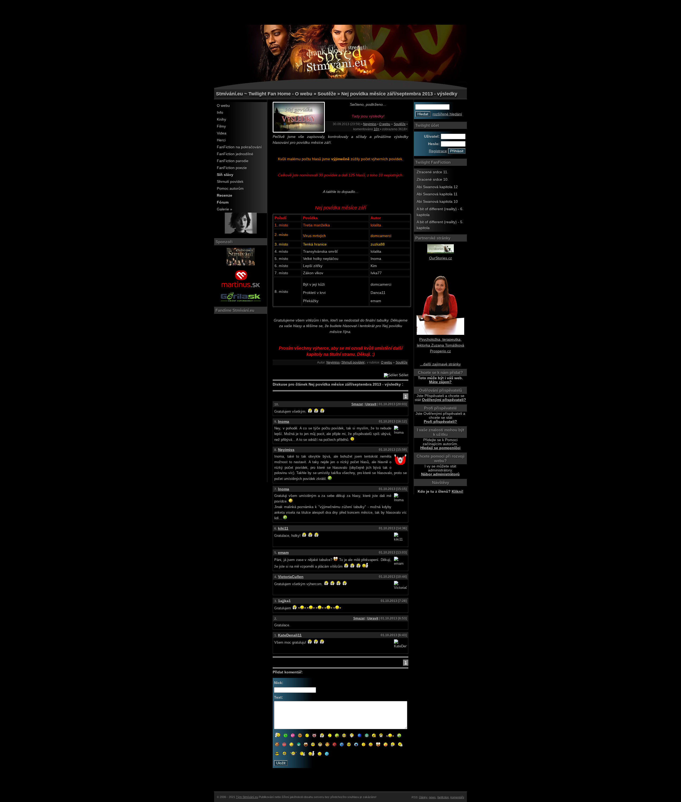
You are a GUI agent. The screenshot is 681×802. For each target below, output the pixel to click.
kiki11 (283, 528)
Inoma (283, 422)
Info (220, 113)
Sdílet (403, 375)
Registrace (438, 151)
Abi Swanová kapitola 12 (437, 187)
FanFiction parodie (232, 161)
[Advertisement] (340, 12)
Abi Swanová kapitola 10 (437, 202)
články (423, 797)
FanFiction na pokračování (239, 147)
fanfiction (443, 797)
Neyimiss (369, 124)
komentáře (457, 797)
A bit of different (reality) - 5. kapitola (440, 225)
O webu (223, 106)
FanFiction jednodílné (235, 154)
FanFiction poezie (232, 168)
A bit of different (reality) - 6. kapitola (440, 212)
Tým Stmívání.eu (247, 797)
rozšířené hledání (447, 114)
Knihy (221, 119)
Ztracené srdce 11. (432, 172)
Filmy (221, 126)
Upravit (370, 404)
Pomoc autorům (230, 189)
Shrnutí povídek (230, 182)
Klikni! (457, 491)
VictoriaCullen (291, 577)
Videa (221, 133)
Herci (221, 140)
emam (283, 553)
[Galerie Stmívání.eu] (241, 232)
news (432, 797)
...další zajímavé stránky (440, 364)
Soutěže (400, 124)
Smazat (357, 404)
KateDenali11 (290, 635)
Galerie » (224, 209)
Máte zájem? (440, 382)
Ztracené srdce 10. (433, 179)
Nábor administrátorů (440, 474)
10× (376, 129)
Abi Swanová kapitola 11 (437, 194)
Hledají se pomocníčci (440, 448)
